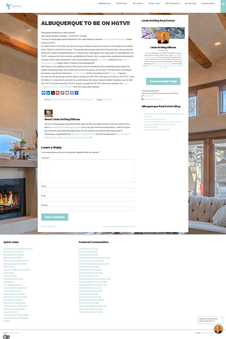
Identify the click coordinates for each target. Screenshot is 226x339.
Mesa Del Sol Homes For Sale (90, 272)
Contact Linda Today (163, 81)
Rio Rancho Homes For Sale (90, 296)
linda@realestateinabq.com (153, 99)
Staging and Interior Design (14, 309)
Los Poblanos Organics (13, 284)
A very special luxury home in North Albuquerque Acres (163, 122)
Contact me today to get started (77, 137)
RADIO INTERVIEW (48, 226)
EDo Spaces (103, 60)
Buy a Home (138, 3)
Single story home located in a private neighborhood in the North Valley (164, 115)
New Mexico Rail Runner (13, 299)
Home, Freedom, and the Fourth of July (157, 129)
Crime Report (9, 272)
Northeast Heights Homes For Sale (93, 281)
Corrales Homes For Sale (88, 254)
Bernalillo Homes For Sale (89, 248)
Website (44, 205)
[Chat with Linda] (218, 329)
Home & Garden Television (114, 39)
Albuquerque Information (13, 251)
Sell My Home (121, 3)
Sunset (75, 73)
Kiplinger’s (113, 73)
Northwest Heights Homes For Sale (93, 284)
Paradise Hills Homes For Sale (90, 290)
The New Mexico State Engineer (16, 315)
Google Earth (9, 281)
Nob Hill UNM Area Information (16, 317)
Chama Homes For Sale (88, 251)
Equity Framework (13, 333)
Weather (7, 321)
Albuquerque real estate (74, 99)
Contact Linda (154, 3)
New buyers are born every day (154, 119)
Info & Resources (172, 3)
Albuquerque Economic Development (18, 248)
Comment (45, 158)
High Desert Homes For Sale (90, 269)
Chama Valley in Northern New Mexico (159, 66)
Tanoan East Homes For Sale (90, 309)
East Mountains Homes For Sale (91, 260)
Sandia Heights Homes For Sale (91, 299)
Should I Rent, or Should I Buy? (16, 305)
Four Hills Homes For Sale (89, 266)
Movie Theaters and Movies (14, 293)
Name (43, 186)
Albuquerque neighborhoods (83, 134)
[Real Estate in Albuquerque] (13, 6)
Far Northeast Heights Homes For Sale (94, 263)
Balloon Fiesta (9, 266)
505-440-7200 (190, 3)
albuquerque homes (58, 99)
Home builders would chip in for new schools (118, 226)
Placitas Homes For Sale (88, 293)
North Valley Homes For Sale (90, 287)
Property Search (208, 3)
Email (43, 195)
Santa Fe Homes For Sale (89, 302)
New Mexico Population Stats (15, 296)
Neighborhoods (104, 3)
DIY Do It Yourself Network (61, 87)
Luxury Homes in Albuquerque (15, 287)
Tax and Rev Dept (11, 311)
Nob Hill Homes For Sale (88, 275)
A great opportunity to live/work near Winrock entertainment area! (159, 125)
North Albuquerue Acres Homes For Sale (95, 278)
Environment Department (13, 278)
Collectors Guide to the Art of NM (17, 269)
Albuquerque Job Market (13, 257)
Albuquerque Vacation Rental (15, 263)
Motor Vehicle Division (12, 290)
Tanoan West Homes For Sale (90, 311)
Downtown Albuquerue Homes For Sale (94, 257)
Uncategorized (88, 99)
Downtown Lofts (10, 275)
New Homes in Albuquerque (14, 302)
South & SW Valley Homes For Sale (93, 305)
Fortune (82, 73)
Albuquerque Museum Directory (16, 260)
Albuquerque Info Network (14, 254)
